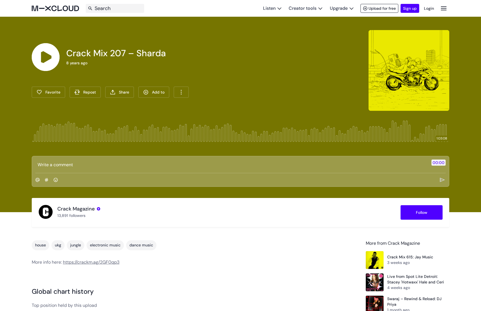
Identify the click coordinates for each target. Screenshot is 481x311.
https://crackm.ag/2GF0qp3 (91, 262)
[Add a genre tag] (46, 180)
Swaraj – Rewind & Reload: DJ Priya (414, 301)
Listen (269, 8)
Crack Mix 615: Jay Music (410, 256)
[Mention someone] (37, 180)
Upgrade (339, 8)
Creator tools (302, 8)
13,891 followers (71, 215)
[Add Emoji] (55, 180)
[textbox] (231, 165)
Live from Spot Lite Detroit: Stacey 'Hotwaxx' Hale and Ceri (415, 279)
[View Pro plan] (98, 208)
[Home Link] (55, 8)
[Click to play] (46, 57)
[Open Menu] (443, 8)
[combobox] (181, 92)
